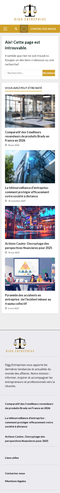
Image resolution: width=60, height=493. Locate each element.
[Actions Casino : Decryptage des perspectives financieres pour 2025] (30, 222)
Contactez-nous (43, 28)
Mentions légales (15, 481)
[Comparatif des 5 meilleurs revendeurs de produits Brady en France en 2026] (30, 111)
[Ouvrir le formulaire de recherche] (16, 28)
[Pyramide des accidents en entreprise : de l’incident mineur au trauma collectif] (30, 274)
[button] (5, 28)
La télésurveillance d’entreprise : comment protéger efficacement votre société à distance (27, 192)
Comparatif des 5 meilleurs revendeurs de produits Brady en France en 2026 (27, 136)
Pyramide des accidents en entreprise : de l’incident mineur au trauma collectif (28, 299)
